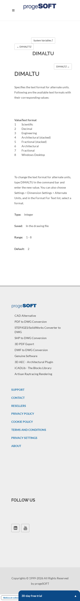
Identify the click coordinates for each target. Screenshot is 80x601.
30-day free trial (32, 595)
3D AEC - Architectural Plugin (34, 362)
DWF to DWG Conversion (31, 350)
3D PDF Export (24, 344)
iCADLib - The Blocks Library (33, 368)
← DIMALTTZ (24, 46)
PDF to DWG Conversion (31, 321)
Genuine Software (26, 356)
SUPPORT (17, 389)
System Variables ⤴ (43, 40)
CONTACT (18, 397)
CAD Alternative (25, 315)
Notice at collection (13, 597)
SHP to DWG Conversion (31, 338)
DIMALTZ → (63, 66)
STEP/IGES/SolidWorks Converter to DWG (38, 330)
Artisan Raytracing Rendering (33, 374)
